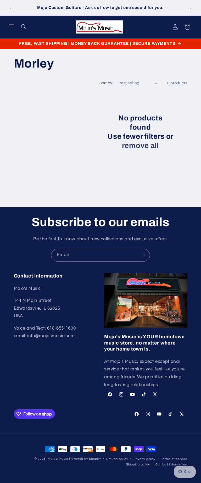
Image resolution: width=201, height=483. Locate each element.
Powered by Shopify (85, 458)
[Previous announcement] (10, 8)
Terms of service (174, 459)
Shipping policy (138, 464)
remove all (140, 145)
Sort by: (106, 83)
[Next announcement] (190, 8)
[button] (11, 27)
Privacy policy (144, 459)
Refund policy (117, 459)
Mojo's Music (58, 458)
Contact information (171, 464)
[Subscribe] (144, 255)
